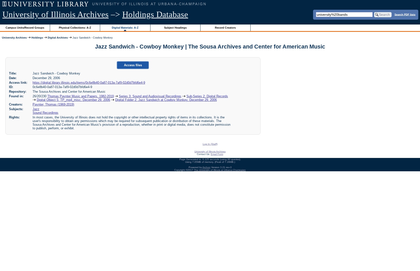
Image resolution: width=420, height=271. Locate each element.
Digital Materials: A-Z (125, 27)
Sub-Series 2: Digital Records (207, 96)
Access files (133, 65)
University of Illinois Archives (55, 14)
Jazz (36, 109)
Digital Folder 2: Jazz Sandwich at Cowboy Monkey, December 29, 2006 (166, 100)
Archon (206, 167)
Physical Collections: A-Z (75, 27)
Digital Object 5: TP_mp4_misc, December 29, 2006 (73, 100)
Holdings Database (155, 14)
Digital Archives (58, 37)
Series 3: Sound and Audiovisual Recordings (150, 96)
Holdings (37, 37)
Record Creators (225, 27)
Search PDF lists (404, 14)
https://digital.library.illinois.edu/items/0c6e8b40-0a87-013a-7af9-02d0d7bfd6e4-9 (89, 82)
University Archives (14, 37)
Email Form (217, 154)
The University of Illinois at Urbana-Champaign (220, 170)
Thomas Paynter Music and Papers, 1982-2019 (80, 96)
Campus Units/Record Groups (25, 27)
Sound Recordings (45, 113)
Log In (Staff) (210, 144)
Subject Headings (175, 27)
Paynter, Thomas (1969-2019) (53, 104)
